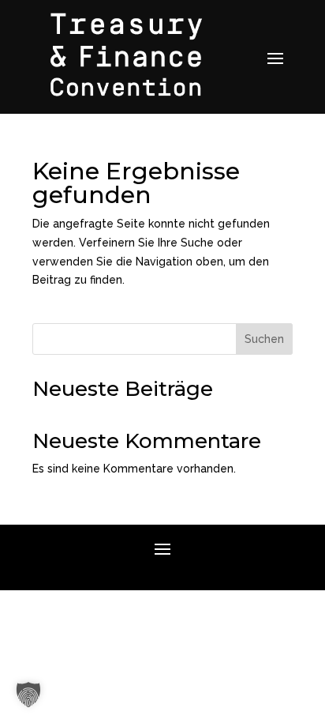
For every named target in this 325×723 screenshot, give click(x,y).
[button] (28, 694)
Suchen (264, 339)
